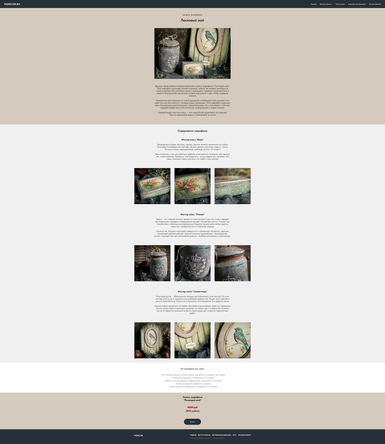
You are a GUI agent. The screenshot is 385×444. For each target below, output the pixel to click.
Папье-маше (340, 4)
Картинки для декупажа (357, 4)
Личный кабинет (375, 4)
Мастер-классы (204, 435)
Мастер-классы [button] (325, 4)
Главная (313, 4)
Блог (235, 435)
